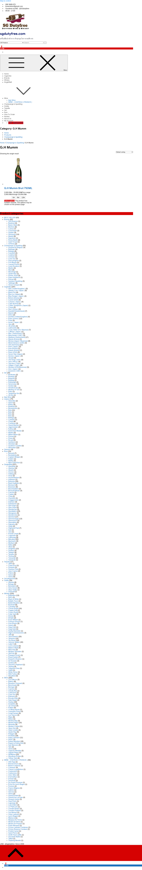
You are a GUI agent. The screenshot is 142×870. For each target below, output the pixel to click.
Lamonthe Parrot (14, 711)
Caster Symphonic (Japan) (18, 305)
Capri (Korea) (13, 303)
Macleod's (12, 541)
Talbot (10, 838)
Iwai (9, 530)
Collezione (12, 693)
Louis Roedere (13, 266)
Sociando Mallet (14, 837)
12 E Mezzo (12, 679)
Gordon (11, 386)
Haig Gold (12, 629)
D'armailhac (12, 777)
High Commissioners (16, 633)
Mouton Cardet (13, 726)
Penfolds (11, 736)
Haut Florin (12, 801)
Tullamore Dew (14, 668)
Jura (10, 532)
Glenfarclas (12, 509)
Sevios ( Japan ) (14, 356)
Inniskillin (11, 704)
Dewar (10, 616)
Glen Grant (12, 507)
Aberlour (11, 468)
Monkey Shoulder (14, 651)
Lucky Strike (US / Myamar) (18, 330)
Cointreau (12, 423)
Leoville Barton (13, 809)
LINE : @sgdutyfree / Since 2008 (12, 844)
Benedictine (12, 408)
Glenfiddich (12, 511)
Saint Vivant (12, 242)
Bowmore (11, 487)
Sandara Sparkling (15, 281)
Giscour (11, 792)
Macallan (11, 539)
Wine (6, 98)
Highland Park (13, 528)
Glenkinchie (12, 515)
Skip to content (5, 1)
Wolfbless (12, 754)
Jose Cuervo (13, 571)
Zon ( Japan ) (13, 369)
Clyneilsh (11, 498)
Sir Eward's (12, 661)
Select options (9, 201)
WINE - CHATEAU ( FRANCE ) (15, 760)
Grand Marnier (13, 425)
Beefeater (11, 375)
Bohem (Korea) (14, 298)
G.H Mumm (12, 262)
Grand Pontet (13, 795)
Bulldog (11, 380)
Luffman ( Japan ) (14, 332)
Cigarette (7, 76)
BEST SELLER (10, 217)
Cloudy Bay (12, 691)
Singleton (11, 549)
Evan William (13, 620)
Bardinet (11, 223)
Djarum (11, 313)
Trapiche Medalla (14, 751)
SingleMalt (8, 82)
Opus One (12, 728)
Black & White (13, 599)
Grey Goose (12, 588)
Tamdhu (11, 554)
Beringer (11, 687)
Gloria (10, 794)
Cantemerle (12, 771)
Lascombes (12, 805)
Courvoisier (12, 231)
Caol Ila (11, 492)
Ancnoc (11, 472)
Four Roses (12, 623)
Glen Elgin (12, 505)
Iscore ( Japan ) (14, 322)
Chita (10, 496)
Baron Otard (12, 225)
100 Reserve (13, 221)
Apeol (10, 403)
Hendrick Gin (13, 388)
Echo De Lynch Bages (16, 784)
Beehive (11, 227)
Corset (10, 307)
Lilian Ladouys (13, 814)
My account (8, 121)
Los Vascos (12, 715)
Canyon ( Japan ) (14, 302)
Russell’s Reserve (15, 659)
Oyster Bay (12, 274)
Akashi (10, 470)
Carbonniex (12, 773)
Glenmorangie (13, 519)
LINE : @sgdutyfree (16, 123)
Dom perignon (13, 260)
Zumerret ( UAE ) (14, 371)
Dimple (11, 618)
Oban (10, 547)
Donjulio (11, 567)
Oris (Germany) (14, 345)
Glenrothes (12, 522)
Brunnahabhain (14, 491)
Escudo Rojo (13, 698)
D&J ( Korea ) (13, 309)
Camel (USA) (13, 300)
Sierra (10, 577)
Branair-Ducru (13, 764)
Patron (10, 573)
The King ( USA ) (14, 360)
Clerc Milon (12, 775)
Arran (10, 476)
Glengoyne (12, 513)
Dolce (10, 315)
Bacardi (11, 453)
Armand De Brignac (15, 247)
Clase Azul (12, 565)
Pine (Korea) (13, 348)
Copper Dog (12, 610)
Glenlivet (11, 517)
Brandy (7, 78)
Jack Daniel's (13, 636)
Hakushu (11, 524)
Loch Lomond (13, 646)
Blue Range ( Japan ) (16, 296)
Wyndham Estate (14, 756)
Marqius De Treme (15, 820)
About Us (7, 119)
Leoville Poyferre (14, 810)
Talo (9, 747)
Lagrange (11, 803)
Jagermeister (13, 427)
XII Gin (10, 395)
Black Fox (12, 292)
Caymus (11, 689)
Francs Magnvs (14, 788)
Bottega (11, 251)
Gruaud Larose (13, 799)
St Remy (11, 244)
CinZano (11, 257)
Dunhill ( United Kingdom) (17, 317)
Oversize (7, 449)
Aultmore (11, 479)
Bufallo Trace (13, 601)
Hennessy (12, 234)
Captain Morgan (14, 457)
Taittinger (11, 283)
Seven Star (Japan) (15, 354)
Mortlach (11, 543)
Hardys (11, 702)
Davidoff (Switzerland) (16, 311)
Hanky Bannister (14, 631)
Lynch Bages (13, 816)
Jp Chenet (12, 706)
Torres (10, 749)
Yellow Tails (12, 758)
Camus (11, 229)
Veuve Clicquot (14, 285)
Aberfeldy (11, 466)
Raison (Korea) (14, 350)
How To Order (9, 114)
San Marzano (13, 745)
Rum (5, 112)
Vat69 (10, 670)
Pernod (11, 436)
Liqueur (7, 399)
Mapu (10, 717)
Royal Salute (13, 657)
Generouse (12, 384)
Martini (10, 268)
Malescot (11, 818)
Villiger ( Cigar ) (14, 365)
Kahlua (11, 429)
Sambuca (11, 442)
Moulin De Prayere (15, 823)
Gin (5, 110)
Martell (10, 236)
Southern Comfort (14, 446)
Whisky (6, 80)
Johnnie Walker (14, 642)
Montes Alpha (13, 722)
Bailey (10, 404)
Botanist (11, 378)
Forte (10, 320)
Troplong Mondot (14, 840)
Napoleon (12, 238)
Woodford (11, 676)
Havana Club (13, 569)
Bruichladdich (13, 489)
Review (6, 117)
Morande (11, 724)
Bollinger (11, 249)
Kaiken (11, 708)
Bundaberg (12, 455)
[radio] (13, 197)
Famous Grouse (14, 621)
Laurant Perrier (13, 264)
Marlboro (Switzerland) (16, 337)
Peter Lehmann (14, 737)
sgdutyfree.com (12, 34)
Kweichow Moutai (14, 431)
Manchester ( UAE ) (15, 335)
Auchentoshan (13, 477)
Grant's (11, 625)
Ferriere (11, 786)
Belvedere (12, 586)
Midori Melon (13, 434)
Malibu (10, 461)
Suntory (11, 550)
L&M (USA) (12, 328)
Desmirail (11, 780)
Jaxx (10, 324)
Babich (11, 681)
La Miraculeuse (14, 709)
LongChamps (13, 713)
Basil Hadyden (13, 483)
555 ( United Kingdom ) (16, 289)
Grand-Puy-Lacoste (15, 797)
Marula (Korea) (13, 339)
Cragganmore (13, 500)
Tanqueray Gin (13, 393)
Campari (11, 419)
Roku (10, 391)
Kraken (11, 459)
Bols (10, 410)
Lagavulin (12, 535)
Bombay (11, 376)
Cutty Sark (12, 614)
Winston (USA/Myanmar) (17, 367)
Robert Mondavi (14, 741)
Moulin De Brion (14, 822)
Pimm (10, 438)
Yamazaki (12, 558)
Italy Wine (12, 100)
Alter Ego (11, 762)
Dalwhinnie (12, 504)
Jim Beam (12, 640)
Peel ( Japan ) (13, 347)
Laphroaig (12, 537)
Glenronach (12, 520)
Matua (10, 719)
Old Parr (11, 653)
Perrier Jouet (13, 275)
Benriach (11, 485)
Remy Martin (13, 240)
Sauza (10, 575)
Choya (10, 421)
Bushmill (11, 605)
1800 (10, 563)
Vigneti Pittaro (13, 752)
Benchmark (12, 685)
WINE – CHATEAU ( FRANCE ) (20, 102)
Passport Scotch (14, 655)
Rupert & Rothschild (15, 743)
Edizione (11, 696)
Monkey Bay (12, 721)
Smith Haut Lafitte (14, 835)
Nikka (10, 545)
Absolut (11, 582)
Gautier (11, 232)
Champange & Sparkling (13, 104)
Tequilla (7, 108)
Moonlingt (12, 272)
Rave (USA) (12, 352)
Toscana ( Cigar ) (14, 363)
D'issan (11, 779)
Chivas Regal (13, 608)
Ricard (10, 440)
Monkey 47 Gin (13, 390)
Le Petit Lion (13, 807)
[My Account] (0, 45)
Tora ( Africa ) (13, 361)
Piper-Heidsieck (14, 277)
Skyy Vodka (12, 590)
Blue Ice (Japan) (14, 294)
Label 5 (11, 644)
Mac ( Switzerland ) (15, 333)
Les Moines (12, 812)
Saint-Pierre (12, 833)
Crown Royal (13, 612)
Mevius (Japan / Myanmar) (18, 341)
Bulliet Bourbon (14, 603)
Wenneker (12, 448)
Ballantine (12, 595)
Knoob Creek (13, 534)
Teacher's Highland (15, 664)
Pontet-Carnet (13, 831)
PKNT (10, 739)
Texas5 (11, 358)
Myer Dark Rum (14, 462)
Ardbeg (11, 474)
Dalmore (11, 502)
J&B (9, 635)
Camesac (11, 767)
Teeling (11, 556)
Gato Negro (12, 700)
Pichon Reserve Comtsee (17, 829)
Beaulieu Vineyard (15, 683)
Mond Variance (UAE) (16, 343)
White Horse (12, 672)
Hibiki (10, 526)
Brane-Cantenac (14, 765)
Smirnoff (11, 592)
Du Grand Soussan (15, 782)
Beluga (11, 584)
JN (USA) (11, 326)
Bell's (10, 597)
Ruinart (11, 279)
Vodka (6, 106)
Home (6, 74)
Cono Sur (11, 259)
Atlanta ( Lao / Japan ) (16, 290)
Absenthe (11, 401)
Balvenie (11, 481)
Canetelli (11, 253)
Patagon (11, 734)
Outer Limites (13, 730)
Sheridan (11, 444)
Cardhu (11, 494)
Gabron (11, 790)
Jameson (11, 638)
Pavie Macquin (13, 825)
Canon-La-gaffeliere (15, 769)
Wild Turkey (12, 674)
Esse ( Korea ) (13, 318)
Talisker (11, 552)
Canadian (12, 607)
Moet (10, 270)
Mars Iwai (11, 650)
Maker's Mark (13, 648)
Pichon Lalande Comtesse (18, 827)
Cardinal (11, 255)
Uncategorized (9, 578)
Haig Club (12, 627)
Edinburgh (12, 382)
